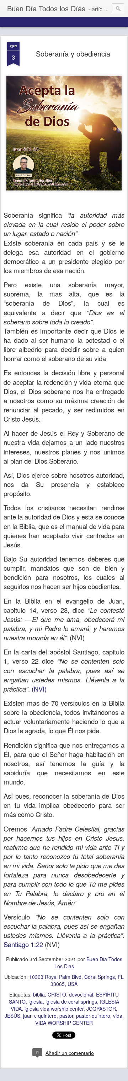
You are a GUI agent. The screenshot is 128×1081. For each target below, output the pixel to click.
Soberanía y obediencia (73, 53)
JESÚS (12, 1015)
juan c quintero (40, 1015)
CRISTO (57, 994)
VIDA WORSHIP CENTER (64, 1022)
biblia (39, 994)
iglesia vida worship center (54, 1008)
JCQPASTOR (101, 1008)
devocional (81, 994)
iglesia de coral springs (71, 1001)
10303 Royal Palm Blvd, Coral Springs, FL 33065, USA (76, 980)
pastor (66, 1015)
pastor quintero (93, 1015)
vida (117, 1015)
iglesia (35, 1001)
